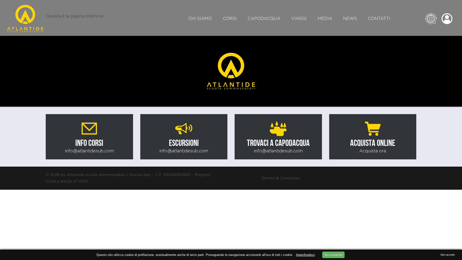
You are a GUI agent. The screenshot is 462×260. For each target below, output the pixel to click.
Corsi (230, 18)
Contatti (379, 18)
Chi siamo (200, 18)
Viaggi (299, 18)
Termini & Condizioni (280, 178)
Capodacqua (264, 18)
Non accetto (448, 254)
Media (325, 18)
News (350, 18)
